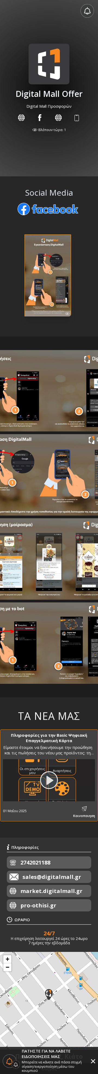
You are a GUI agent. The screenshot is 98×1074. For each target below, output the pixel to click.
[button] (49, 994)
